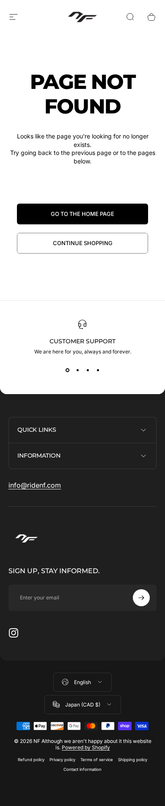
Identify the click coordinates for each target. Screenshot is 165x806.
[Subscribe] (141, 597)
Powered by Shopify (86, 747)
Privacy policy (62, 759)
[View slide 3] (87, 370)
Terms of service (96, 759)
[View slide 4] (98, 370)
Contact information (82, 769)
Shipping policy (132, 759)
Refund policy (31, 759)
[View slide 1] (67, 370)
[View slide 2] (77, 370)
